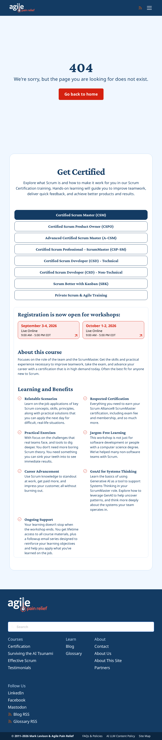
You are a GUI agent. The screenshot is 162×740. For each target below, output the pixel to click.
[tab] (81, 215)
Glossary (74, 653)
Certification (19, 646)
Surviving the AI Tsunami (30, 653)
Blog (70, 646)
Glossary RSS (25, 721)
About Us (102, 653)
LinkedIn (16, 693)
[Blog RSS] (140, 8)
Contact (101, 646)
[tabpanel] (81, 433)
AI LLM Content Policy (120, 736)
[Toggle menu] (149, 8)
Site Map (145, 736)
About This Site (108, 660)
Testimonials (19, 667)
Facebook (16, 700)
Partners (102, 667)
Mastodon (17, 707)
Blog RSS (21, 714)
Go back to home (81, 94)
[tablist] (81, 255)
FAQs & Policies (92, 736)
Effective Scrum (22, 660)
